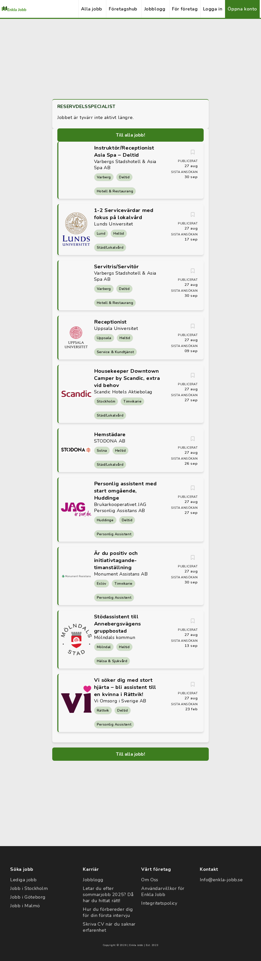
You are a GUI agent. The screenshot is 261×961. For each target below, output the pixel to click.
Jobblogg (154, 9)
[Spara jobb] (193, 152)
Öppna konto (242, 9)
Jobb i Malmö (25, 906)
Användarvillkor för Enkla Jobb (162, 891)
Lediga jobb (23, 880)
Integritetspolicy (159, 903)
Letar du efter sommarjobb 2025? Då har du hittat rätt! (108, 894)
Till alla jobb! (130, 135)
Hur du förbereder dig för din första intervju (108, 912)
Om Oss (149, 880)
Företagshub (123, 9)
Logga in (213, 9)
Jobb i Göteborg (28, 897)
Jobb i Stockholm (29, 888)
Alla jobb (91, 9)
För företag (185, 9)
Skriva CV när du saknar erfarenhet (109, 927)
